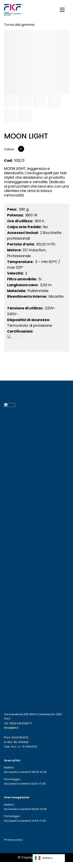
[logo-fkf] (13, 5)
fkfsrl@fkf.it (11, 728)
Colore (9, 149)
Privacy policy (13, 840)
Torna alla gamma (19, 24)
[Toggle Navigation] (62, 10)
